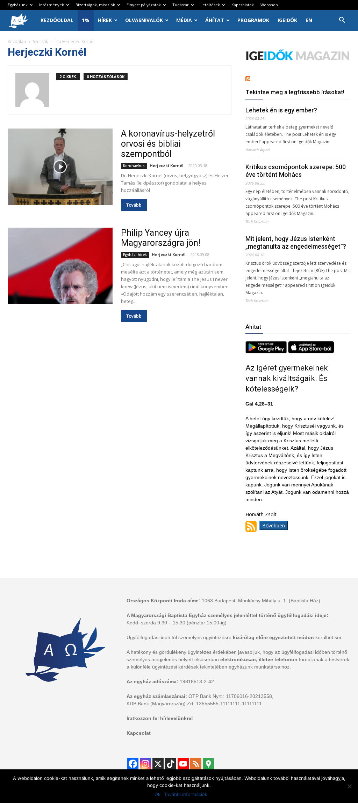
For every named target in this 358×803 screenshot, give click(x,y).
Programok (253, 20)
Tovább (134, 205)
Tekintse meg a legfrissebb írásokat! (294, 92)
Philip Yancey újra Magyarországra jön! (160, 238)
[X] (158, 763)
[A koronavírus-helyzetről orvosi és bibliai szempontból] (60, 167)
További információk (185, 794)
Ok (157, 794)
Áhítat (214, 20)
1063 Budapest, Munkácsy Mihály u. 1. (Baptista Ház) (261, 600)
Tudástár (180, 4)
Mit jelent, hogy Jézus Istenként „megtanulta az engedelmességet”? (295, 242)
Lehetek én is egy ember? (281, 110)
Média (184, 20)
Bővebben (273, 525)
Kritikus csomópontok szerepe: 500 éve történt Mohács (295, 170)
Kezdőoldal (57, 20)
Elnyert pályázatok (144, 4)
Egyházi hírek (135, 254)
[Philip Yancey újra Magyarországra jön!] (60, 266)
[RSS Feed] (195, 763)
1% (86, 20)
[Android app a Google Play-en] (266, 351)
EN (309, 20)
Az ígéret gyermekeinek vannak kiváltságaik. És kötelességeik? (286, 378)
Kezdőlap (17, 41)
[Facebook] (132, 763)
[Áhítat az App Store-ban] (311, 351)
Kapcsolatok (242, 4)
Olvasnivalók (144, 20)
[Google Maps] (208, 763)
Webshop (269, 4)
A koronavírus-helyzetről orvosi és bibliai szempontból (168, 144)
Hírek (105, 20)
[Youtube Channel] (183, 763)
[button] (342, 21)
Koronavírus (134, 165)
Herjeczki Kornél (167, 165)
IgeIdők (287, 20)
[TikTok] (170, 763)
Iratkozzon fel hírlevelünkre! (160, 718)
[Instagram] (145, 763)
